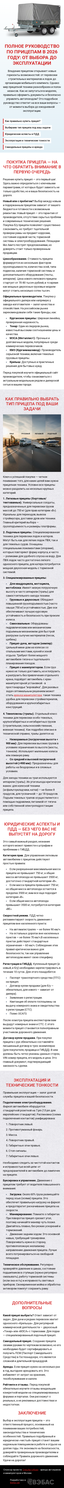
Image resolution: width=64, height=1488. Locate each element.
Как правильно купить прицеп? (22, 121)
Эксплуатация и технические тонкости (27, 140)
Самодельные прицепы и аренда (23, 147)
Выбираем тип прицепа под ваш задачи (27, 127)
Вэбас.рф (15, 1482)
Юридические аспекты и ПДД (22, 134)
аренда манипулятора (28, 695)
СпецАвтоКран (30, 1469)
